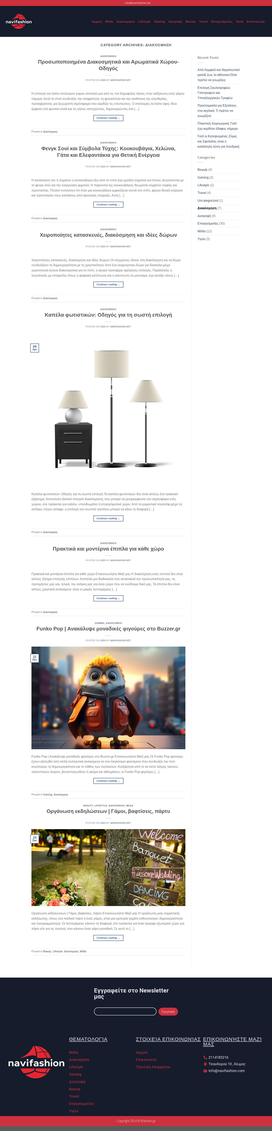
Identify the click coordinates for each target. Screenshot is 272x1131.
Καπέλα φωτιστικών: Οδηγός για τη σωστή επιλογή (108, 315)
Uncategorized (208, 200)
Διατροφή (175, 21)
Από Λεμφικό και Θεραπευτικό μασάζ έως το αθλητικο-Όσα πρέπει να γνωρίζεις (219, 75)
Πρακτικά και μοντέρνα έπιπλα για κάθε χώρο (108, 549)
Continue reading (108, 118)
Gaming (159, 21)
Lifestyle (144, 21)
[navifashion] (41, 21)
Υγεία (239, 21)
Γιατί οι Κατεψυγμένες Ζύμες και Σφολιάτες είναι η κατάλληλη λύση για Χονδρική (218, 141)
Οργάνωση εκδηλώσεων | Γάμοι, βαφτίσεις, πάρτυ (108, 811)
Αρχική (97, 21)
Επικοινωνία (256, 21)
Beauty (191, 21)
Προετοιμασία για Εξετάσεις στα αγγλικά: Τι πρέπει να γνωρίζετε (217, 110)
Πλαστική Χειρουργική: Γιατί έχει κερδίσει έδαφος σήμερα (218, 126)
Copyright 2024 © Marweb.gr (136, 1121)
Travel (203, 21)
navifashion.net (120, 80)
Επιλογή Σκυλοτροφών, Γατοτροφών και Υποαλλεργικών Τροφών (215, 93)
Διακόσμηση (126, 21)
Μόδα (109, 21)
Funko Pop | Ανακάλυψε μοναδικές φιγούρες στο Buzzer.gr (108, 628)
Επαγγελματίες (221, 21)
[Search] (86, 22)
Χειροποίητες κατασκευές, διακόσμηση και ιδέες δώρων (108, 235)
